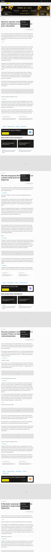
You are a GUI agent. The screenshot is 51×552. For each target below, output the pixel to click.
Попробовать (23, 26)
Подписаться (5, 125)
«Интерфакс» (4, 184)
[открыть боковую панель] (45, 1)
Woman (30, 3)
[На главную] (3, 1)
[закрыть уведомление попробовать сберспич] (29, 22)
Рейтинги (11, 3)
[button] (50, 1)
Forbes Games (4, 3)
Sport (33, 3)
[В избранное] (16, 141)
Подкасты (20, 3)
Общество (20, 297)
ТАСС (3, 41)
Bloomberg (4, 91)
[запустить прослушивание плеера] (29, 19)
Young (36, 3)
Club (43, 3)
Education (40, 3)
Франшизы (16, 3)
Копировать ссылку (30, 29)
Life (27, 3)
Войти (42, 1)
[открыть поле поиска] (47, 1)
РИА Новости (4, 350)
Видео (24, 3)
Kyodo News (4, 230)
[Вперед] (35, 110)
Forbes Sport (3, 297)
